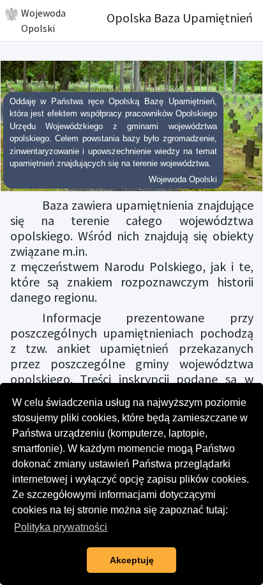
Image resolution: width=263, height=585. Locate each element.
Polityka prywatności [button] (60, 527)
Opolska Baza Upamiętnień (180, 18)
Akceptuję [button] (132, 560)
